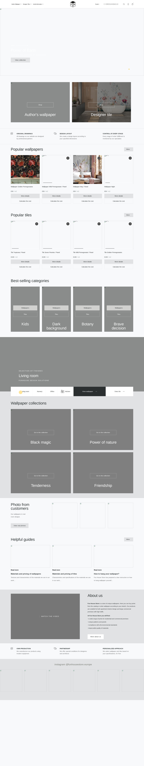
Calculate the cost (25, 201)
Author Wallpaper (16, 4)
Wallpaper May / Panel (80, 186)
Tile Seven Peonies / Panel (51, 252)
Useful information (37, 4)
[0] (132, 4)
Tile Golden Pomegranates (113, 252)
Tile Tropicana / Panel (18, 252)
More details (25, 196)
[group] (24, 391)
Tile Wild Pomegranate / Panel (83, 252)
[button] (15, 69)
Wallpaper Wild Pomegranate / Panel (54, 186)
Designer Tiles (26, 4)
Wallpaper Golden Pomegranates (22, 186)
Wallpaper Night (109, 186)
